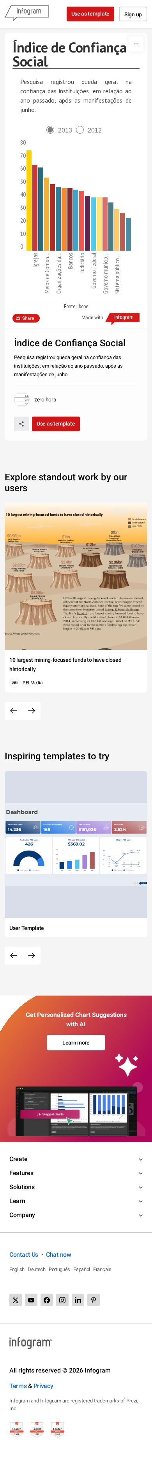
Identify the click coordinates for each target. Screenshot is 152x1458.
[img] (29, 200)
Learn (17, 1201)
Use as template (90, 13)
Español (81, 1269)
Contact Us (23, 1254)
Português (59, 1269)
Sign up (133, 14)
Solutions (21, 1187)
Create (18, 1159)
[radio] (61, 130)
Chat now (58, 1254)
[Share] (21, 424)
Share (28, 318)
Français (102, 1269)
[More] (136, 44)
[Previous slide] (13, 710)
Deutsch (37, 1269)
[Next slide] (31, 710)
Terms (18, 1386)
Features (21, 1173)
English (17, 1269)
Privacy (43, 1386)
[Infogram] (27, 14)
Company (22, 1215)
